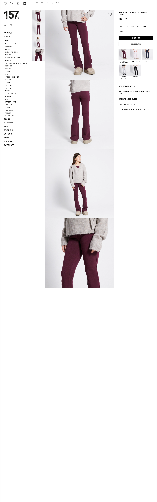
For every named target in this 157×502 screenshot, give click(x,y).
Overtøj (8, 85)
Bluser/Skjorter (13, 57)
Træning (9, 110)
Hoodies (8, 66)
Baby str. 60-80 (11, 52)
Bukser (8, 60)
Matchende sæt (12, 77)
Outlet (8, 82)
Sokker (8, 96)
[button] (18, 3)
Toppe (7, 107)
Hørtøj (8, 69)
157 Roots (9, 141)
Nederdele (10, 80)
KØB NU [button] (136, 38)
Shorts (8, 91)
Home (6, 138)
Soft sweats (10, 94)
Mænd (7, 37)
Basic (7, 49)
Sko (6, 126)
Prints (8, 88)
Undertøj (9, 116)
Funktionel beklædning (16, 63)
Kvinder (8, 33)
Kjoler (8, 74)
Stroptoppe (10, 102)
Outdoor (8, 134)
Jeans (7, 71)
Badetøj (8, 55)
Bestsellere (10, 44)
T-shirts (8, 105)
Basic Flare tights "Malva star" (53, 3)
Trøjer (8, 113)
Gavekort (9, 145)
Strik (7, 99)
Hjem (34, 3)
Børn (6, 40)
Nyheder (9, 46)
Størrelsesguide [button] (128, 99)
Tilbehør (9, 123)
